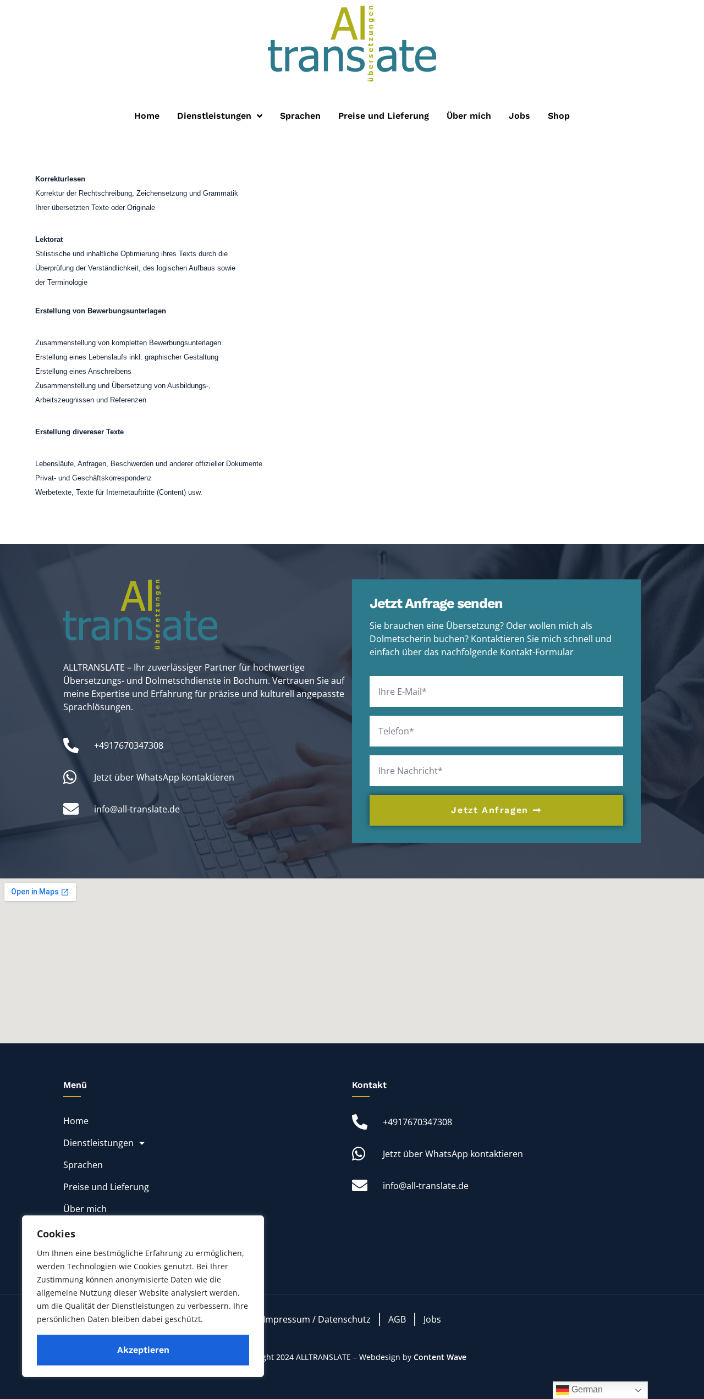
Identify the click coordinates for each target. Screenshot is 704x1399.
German (586, 1389)
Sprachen (300, 115)
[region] (143, 1296)
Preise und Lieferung (383, 115)
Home (147, 115)
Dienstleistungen (214, 115)
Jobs (519, 115)
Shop (559, 115)
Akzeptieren (143, 1350)
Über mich (469, 115)
